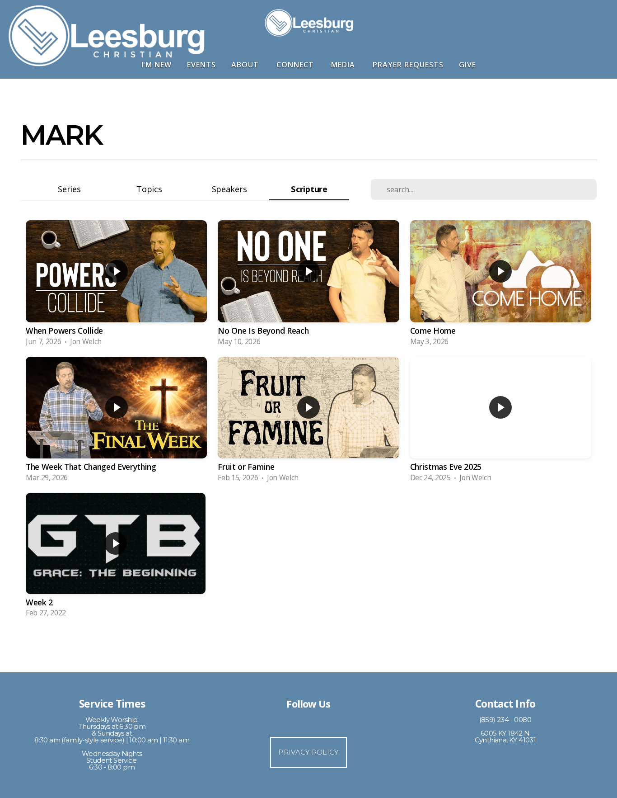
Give (467, 65)
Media (344, 65)
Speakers (229, 188)
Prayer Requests (408, 65)
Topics (149, 188)
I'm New (156, 65)
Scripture (309, 188)
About (246, 65)
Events (201, 65)
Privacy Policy (308, 752)
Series (69, 188)
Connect (296, 65)
